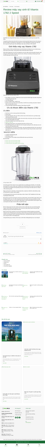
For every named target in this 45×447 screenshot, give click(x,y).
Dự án (5, 263)
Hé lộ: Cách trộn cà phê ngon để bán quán (15, 296)
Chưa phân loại (7, 264)
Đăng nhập (39, 232)
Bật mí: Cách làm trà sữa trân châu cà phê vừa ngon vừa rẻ (36, 308)
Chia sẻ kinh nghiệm (8, 266)
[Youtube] (18, 417)
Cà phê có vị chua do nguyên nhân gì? (15, 307)
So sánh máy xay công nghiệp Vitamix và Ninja (15, 143)
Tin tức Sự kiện (7, 260)
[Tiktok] (19, 417)
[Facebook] (16, 417)
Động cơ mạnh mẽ (9, 122)
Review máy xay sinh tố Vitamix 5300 (13, 140)
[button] (27, 1)
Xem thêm (5, 363)
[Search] (18, 1)
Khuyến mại (6, 262)
